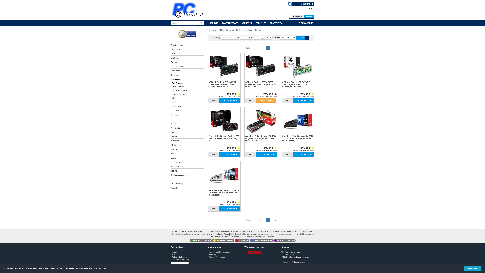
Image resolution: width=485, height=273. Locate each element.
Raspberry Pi (176, 149)
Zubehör (174, 188)
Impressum (176, 252)
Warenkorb (298, 16)
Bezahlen (309, 16)
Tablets (174, 170)
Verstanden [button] (472, 268)
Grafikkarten (176, 79)
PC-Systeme (176, 145)
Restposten (276, 23)
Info (213, 100)
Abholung (212, 254)
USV (172, 179)
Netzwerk (174, 136)
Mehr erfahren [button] (100, 268)
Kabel (173, 102)
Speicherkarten (177, 166)
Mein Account (306, 23)
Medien (174, 119)
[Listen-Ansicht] (302, 38)
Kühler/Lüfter (176, 106)
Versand (238, 96)
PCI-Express (177, 83)
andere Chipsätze (180, 90)
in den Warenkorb (228, 100)
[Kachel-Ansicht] (298, 38)
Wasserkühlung (177, 183)
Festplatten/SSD (177, 70)
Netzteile (174, 132)
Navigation (213, 29)
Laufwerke (175, 110)
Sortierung (216, 38)
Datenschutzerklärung (180, 259)
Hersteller (276, 38)
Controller (175, 57)
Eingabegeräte (177, 66)
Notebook (175, 140)
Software (174, 153)
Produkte (213, 23)
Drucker (174, 62)
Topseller (261, 23)
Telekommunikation (179, 175)
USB (174, 98)
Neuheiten (247, 23)
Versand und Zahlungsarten (219, 252)
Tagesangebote (230, 23)
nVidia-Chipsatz (179, 94)
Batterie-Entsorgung (216, 257)
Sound (173, 158)
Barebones (175, 49)
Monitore (174, 123)
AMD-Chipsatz (179, 86)
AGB (173, 254)
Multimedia (175, 128)
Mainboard (175, 115)
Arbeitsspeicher (177, 45)
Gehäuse (174, 75)
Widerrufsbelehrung (179, 257)
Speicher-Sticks (177, 162)
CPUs (173, 53)
